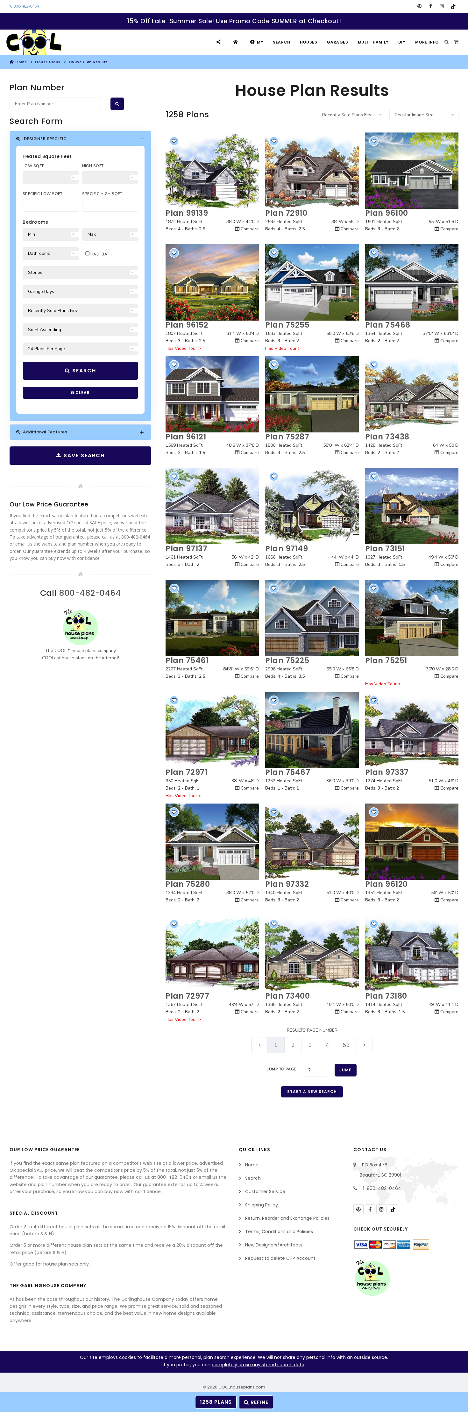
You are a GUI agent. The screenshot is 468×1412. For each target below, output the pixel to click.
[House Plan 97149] (311, 506)
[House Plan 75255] (311, 282)
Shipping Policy (261, 1205)
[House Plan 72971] (212, 730)
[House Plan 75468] (411, 282)
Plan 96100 (386, 213)
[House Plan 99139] (212, 170)
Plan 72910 (286, 213)
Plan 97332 (287, 884)
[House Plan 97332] (311, 842)
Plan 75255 (287, 325)
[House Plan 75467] (311, 730)
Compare (249, 229)
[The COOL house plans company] (80, 627)
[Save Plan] (174, 141)
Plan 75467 (287, 772)
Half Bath (101, 254)
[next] (364, 1045)
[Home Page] (236, 42)
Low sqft (33, 165)
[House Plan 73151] (411, 506)
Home (21, 61)
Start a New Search (312, 1091)
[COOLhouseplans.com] (33, 42)
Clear (82, 392)
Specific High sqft (102, 193)
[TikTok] (452, 6)
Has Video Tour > (183, 348)
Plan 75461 (187, 660)
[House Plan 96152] (212, 282)
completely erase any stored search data (258, 1364)
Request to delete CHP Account (280, 1258)
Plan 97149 (286, 548)
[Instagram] (441, 6)
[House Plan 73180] (411, 953)
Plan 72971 (186, 772)
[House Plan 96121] (212, 394)
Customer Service (265, 1191)
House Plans (47, 61)
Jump (345, 1070)
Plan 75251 (386, 660)
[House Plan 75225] (311, 618)
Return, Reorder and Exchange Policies (287, 1218)
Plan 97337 (387, 772)
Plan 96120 (386, 884)
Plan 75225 (287, 660)
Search (281, 42)
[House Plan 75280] (212, 842)
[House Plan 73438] (411, 394)
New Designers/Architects (273, 1245)
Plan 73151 (385, 548)
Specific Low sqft (42, 193)
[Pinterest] (419, 6)
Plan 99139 (187, 213)
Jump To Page (281, 1069)
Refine (258, 1402)
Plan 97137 (186, 548)
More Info (427, 42)
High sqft (93, 165)
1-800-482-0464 (382, 1188)
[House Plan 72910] (311, 170)
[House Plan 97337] (411, 730)
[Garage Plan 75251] (411, 618)
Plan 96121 (186, 436)
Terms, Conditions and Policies (279, 1231)
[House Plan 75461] (212, 618)
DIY (402, 42)
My (260, 42)
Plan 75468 (387, 325)
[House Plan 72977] (212, 953)
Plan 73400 (287, 996)
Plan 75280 (188, 884)
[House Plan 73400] (311, 953)
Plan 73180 (386, 996)
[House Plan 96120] (411, 842)
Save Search (83, 455)
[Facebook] (430, 6)
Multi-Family (373, 42)
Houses (308, 42)
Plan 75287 (287, 436)
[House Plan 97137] (212, 506)
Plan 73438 (387, 436)
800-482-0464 (25, 6)
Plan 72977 (187, 996)
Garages (337, 42)
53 (346, 1045)
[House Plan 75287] (311, 394)
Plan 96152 (187, 325)
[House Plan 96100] (411, 170)
